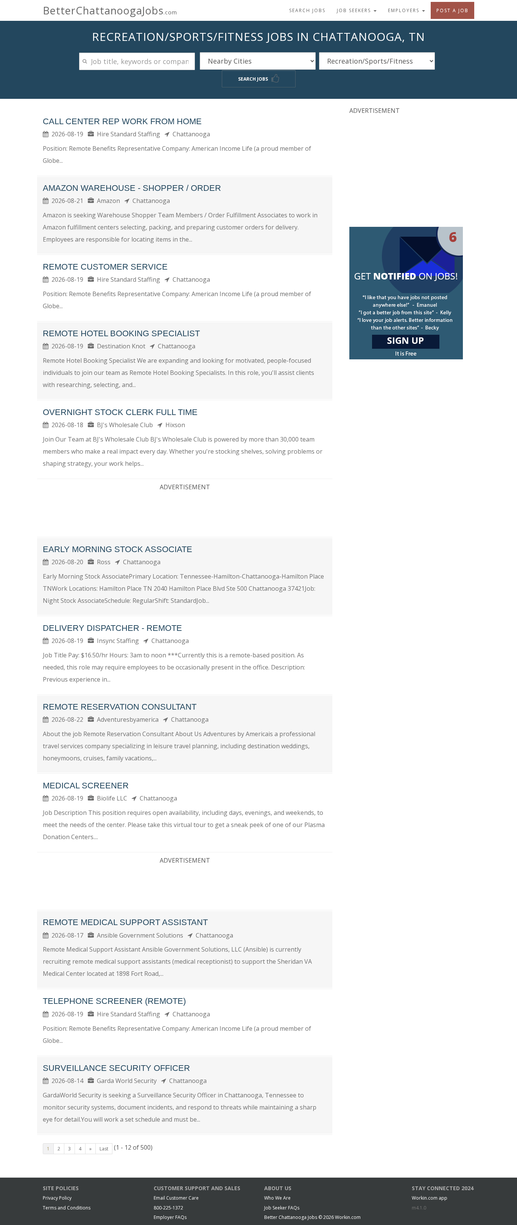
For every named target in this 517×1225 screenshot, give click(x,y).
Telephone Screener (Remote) (114, 1001)
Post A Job (452, 10)
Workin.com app (429, 1198)
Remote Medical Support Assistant (125, 922)
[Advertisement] (184, 512)
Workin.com (348, 1217)
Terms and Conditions (66, 1208)
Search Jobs (307, 10)
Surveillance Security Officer (116, 1068)
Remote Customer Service (105, 267)
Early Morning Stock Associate (117, 549)
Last (104, 1148)
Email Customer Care (176, 1198)
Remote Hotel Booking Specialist (121, 333)
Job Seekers (355, 10)
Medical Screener (86, 785)
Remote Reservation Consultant (119, 707)
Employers (404, 10)
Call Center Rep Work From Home (122, 121)
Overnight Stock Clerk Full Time (120, 412)
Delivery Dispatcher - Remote (112, 628)
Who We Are (277, 1198)
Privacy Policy (57, 1198)
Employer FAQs (170, 1217)
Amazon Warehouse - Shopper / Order (132, 188)
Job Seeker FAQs (281, 1208)
